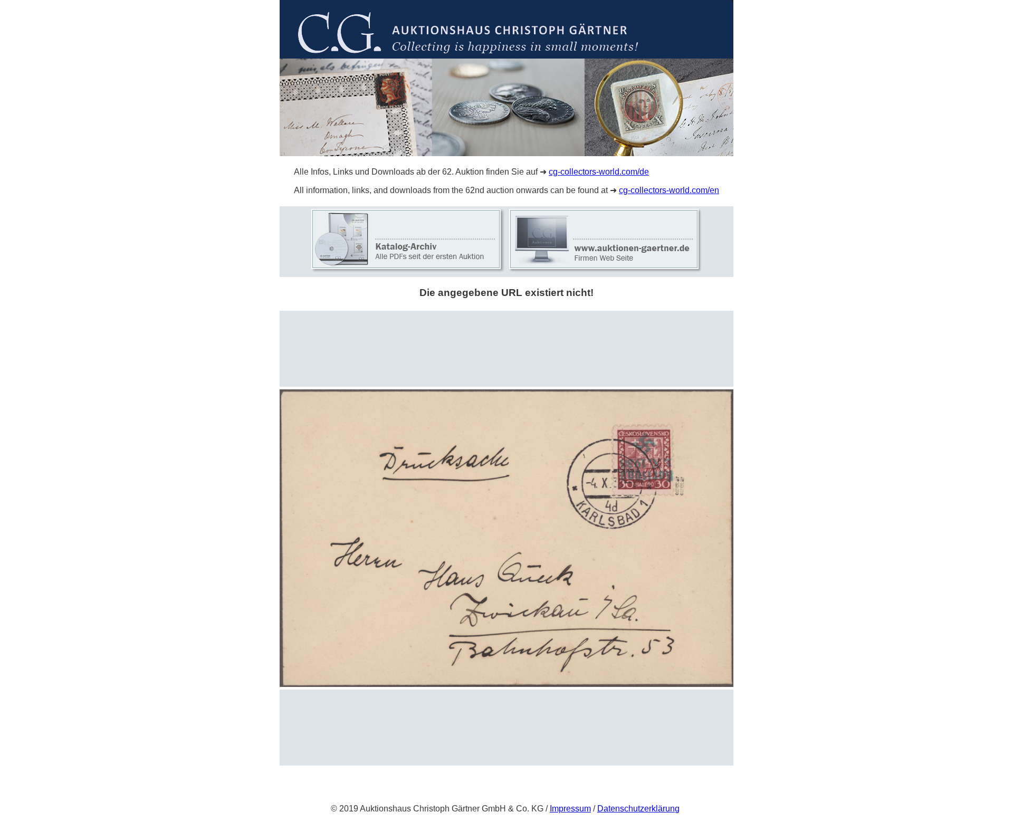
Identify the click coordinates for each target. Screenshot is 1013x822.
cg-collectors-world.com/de (599, 171)
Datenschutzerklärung (638, 808)
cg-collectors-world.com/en (669, 190)
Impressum (570, 808)
